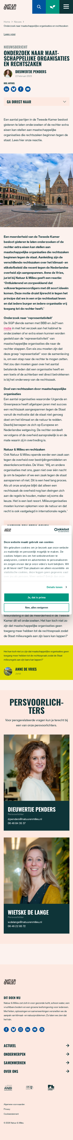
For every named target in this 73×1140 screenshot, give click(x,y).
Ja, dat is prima (36, 597)
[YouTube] (34, 1031)
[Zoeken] (39, 7)
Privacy (7, 1109)
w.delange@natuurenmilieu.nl (25, 922)
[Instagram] (20, 1031)
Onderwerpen (14, 1054)
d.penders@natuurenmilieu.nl (25, 819)
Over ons (11, 1071)
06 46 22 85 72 (17, 926)
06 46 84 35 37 (16, 823)
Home (7, 21)
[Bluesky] (13, 89)
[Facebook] (20, 89)
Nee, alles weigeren (36, 607)
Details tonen (54, 587)
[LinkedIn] (6, 89)
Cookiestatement (11, 1113)
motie (7, 328)
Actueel (10, 1045)
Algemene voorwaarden (14, 1104)
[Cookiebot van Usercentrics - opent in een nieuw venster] (54, 530)
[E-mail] (28, 89)
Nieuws (18, 21)
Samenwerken (15, 1063)
